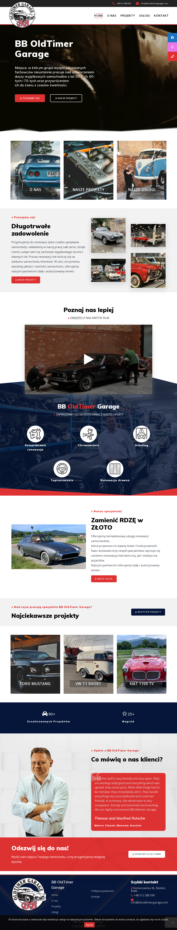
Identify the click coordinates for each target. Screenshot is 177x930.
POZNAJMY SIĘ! (31, 98)
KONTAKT (161, 16)
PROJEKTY (127, 16)
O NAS (112, 16)
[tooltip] (172, 37)
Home (54, 895)
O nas (54, 900)
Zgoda (89, 924)
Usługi (54, 912)
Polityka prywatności (102, 891)
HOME (98, 16)
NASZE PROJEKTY (67, 98)
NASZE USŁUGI (105, 579)
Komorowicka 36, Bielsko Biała (148, 889)
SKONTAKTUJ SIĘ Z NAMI (148, 854)
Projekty (56, 906)
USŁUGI (144, 16)
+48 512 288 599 (144, 895)
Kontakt (95, 896)
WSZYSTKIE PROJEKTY (149, 612)
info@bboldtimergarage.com (149, 902)
